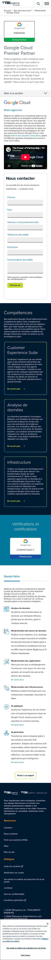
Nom (9, 209)
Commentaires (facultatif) (20, 259)
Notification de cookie (14, 872)
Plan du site (9, 852)
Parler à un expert (25, 775)
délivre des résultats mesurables (25, 135)
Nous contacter (11, 833)
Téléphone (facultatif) (17, 234)
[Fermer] (47, 924)
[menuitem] (25, 827)
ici (25, 279)
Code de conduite (12, 866)
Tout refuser (25, 955)
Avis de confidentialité (14, 894)
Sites (6, 845)
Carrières (8, 827)
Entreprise (12, 247)
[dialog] (25, 939)
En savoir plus (17, 679)
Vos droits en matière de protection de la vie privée (24, 880)
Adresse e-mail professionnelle (23, 222)
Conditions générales (13, 900)
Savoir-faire (12, 576)
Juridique (8, 887)
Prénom (11, 197)
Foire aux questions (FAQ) (15, 839)
